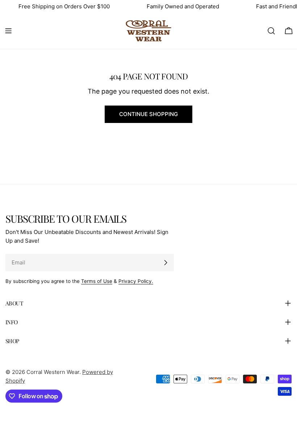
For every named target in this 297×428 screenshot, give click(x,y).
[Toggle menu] (8, 31)
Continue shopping (148, 114)
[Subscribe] (165, 262)
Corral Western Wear (52, 372)
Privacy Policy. (135, 281)
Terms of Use (96, 281)
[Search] (271, 31)
